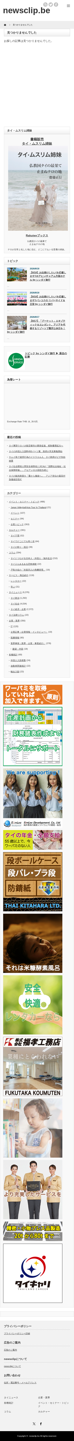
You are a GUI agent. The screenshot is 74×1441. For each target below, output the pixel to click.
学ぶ (13, 587)
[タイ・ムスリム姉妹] (38, 229)
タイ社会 (15, 603)
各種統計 (13, 654)
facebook (56, 4)
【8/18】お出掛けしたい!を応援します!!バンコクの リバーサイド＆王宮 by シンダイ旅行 (48, 300)
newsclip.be (34, 1436)
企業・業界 (14, 620)
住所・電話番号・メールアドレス (20, 1382)
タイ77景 (15, 535)
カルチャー (14, 530)
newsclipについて (12, 1366)
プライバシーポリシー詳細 (17, 1333)
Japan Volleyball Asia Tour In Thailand (28, 507)
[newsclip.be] (26, 10)
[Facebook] (40, 1423)
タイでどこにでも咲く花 (23, 541)
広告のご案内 (10, 1350)
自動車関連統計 (18, 666)
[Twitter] (34, 1423)
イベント (15, 513)
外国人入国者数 (18, 660)
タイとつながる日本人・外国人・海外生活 (31, 558)
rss (45, 4)
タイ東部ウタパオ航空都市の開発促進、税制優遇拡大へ (36, 445)
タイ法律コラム (16, 615)
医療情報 (15, 637)
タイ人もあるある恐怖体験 (24, 564)
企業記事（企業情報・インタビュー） (29, 632)
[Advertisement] (37, 86)
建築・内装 (17, 649)
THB (24, 421)
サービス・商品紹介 (18, 575)
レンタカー (16, 581)
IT (12, 626)
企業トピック (17, 524)
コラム (12, 552)
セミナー (15, 518)
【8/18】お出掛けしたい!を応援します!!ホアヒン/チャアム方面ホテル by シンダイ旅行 (48, 276)
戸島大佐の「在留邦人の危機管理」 (28, 570)
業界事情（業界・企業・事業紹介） (28, 643)
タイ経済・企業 (18, 609)
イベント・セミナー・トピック (24, 501)
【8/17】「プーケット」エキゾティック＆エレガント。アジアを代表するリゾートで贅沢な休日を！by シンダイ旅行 (36, 326)
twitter (51, 4)
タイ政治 (15, 598)
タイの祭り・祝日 (19, 547)
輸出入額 (15, 671)
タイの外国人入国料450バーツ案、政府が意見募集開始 (35, 451)
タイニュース (15, 592)
